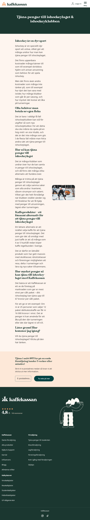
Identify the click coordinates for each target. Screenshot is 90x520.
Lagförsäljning (34, 450)
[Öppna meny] (85, 3)
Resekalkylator (7, 485)
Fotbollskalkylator (8, 495)
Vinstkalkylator (7, 480)
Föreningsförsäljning (36, 455)
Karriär (4, 455)
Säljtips (31, 465)
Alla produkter (7, 445)
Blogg (4, 465)
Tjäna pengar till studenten (39, 440)
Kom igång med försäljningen (40, 460)
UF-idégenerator (8, 500)
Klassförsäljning (34, 445)
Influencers (6, 460)
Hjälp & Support (8, 450)
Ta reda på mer (44, 379)
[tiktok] (47, 515)
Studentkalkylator (9, 490)
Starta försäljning (9, 440)
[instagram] (42, 515)
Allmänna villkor (8, 470)
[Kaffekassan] (14, 4)
